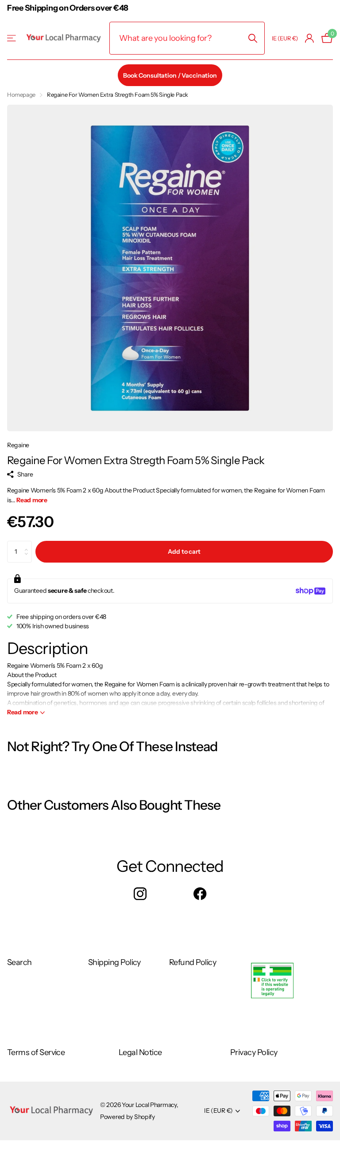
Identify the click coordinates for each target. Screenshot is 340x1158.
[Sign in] (309, 38)
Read (22, 712)
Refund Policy (192, 962)
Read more (31, 500)
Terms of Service (36, 1052)
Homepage (21, 94)
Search (19, 962)
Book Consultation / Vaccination (170, 75)
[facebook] (199, 893)
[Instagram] (140, 893)
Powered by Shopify (127, 1117)
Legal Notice (140, 1052)
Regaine (18, 445)
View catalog (12, 38)
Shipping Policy (114, 962)
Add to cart (184, 551)
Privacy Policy (253, 1052)
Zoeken (252, 38)
